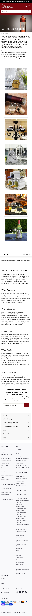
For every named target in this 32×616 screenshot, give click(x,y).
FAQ (2, 583)
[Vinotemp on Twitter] (23, 592)
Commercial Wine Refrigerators (21, 509)
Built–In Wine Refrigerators (20, 505)
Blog (2, 452)
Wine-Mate (19, 553)
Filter (6, 254)
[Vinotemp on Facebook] (20, 592)
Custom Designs (6, 461)
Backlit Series (20, 562)
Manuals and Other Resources (7, 455)
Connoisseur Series (21, 567)
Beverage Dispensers (22, 458)
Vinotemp (19, 548)
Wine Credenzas (21, 486)
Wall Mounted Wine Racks (21, 473)
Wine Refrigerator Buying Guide (8, 485)
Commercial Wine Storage (21, 491)
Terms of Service (6, 497)
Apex (17, 550)
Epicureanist (19, 557)
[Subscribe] (26, 405)
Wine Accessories (21, 461)
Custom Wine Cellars (22, 488)
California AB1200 (6, 492)
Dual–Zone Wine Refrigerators (21, 517)
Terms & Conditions (7, 499)
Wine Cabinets (20, 483)
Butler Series (19, 564)
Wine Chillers (20, 538)
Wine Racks (19, 463)
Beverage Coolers (21, 456)
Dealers (3, 468)
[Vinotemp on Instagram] (17, 592)
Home (3, 25)
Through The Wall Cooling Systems (21, 545)
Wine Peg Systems (21, 479)
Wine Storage (20, 481)
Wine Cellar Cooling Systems (22, 541)
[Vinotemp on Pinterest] (26, 592)
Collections (9, 25)
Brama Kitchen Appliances (20, 453)
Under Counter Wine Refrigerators (22, 534)
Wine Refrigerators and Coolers (23, 501)
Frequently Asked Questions (6, 471)
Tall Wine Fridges (21, 531)
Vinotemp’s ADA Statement (6, 489)
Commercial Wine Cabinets (21, 495)
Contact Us (4, 465)
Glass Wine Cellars (21, 498)
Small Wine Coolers (21, 529)
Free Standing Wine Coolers (21, 521)
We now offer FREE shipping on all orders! (16, 1)
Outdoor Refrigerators (22, 524)
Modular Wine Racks (22, 470)
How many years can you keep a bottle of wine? (7, 475)
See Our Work (5, 482)
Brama (18, 560)
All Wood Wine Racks (22, 465)
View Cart (4, 581)
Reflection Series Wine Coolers (22, 570)
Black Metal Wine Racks (23, 468)
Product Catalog (6, 458)
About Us (4, 450)
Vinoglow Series (20, 573)
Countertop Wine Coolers (21, 513)
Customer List (5, 463)
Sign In (3, 578)
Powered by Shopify (19, 612)
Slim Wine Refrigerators (23, 527)
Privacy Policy (5, 494)
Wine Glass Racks (21, 476)
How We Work (5, 480)
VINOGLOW (19, 450)
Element (18, 555)
